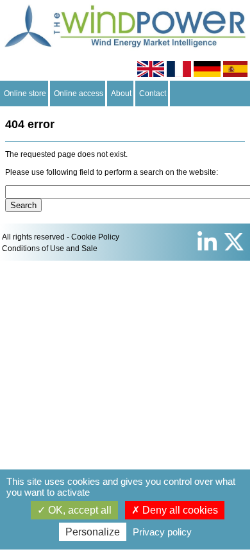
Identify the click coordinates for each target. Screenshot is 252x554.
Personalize (92, 531)
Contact (152, 93)
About (121, 93)
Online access (78, 93)
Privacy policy (162, 531)
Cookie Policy (95, 236)
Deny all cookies (179, 510)
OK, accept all (79, 510)
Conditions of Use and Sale (49, 248)
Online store (25, 93)
